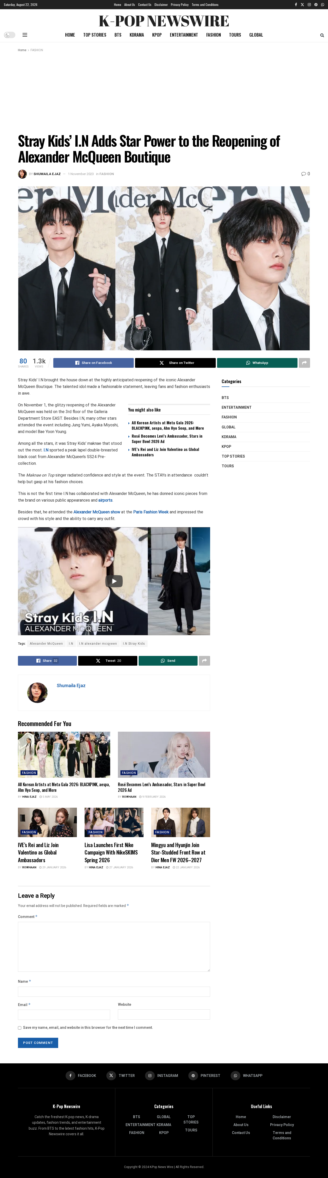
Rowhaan (129, 797)
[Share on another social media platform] (304, 363)
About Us (129, 4)
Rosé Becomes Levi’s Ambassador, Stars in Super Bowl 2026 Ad (167, 438)
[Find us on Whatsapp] (322, 4)
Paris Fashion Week (151, 512)
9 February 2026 (153, 797)
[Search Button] (322, 35)
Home (117, 4)
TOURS (235, 34)
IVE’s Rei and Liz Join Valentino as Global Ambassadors (165, 451)
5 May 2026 (50, 797)
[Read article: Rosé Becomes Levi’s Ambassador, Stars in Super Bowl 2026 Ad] (164, 755)
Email (24, 1005)
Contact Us (144, 4)
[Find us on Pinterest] (315, 4)
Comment (28, 917)
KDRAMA (137, 34)
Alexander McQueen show (97, 512)
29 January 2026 (54, 867)
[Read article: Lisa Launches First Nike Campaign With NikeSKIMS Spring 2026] (114, 822)
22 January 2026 (187, 867)
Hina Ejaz (29, 797)
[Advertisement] (164, 91)
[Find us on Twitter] (302, 4)
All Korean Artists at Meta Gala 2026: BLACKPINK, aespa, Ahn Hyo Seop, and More (168, 425)
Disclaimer (161, 4)
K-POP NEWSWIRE (164, 19)
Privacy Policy (180, 4)
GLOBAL (256, 34)
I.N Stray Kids (134, 643)
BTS (118, 34)
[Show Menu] (25, 35)
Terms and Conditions (205, 4)
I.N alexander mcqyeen (98, 643)
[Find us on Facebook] (296, 4)
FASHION (213, 34)
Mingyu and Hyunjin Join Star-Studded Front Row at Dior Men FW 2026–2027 (178, 852)
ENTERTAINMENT (184, 34)
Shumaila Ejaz (47, 173)
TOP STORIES (94, 34)
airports (105, 500)
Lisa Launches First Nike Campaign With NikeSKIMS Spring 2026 (111, 852)
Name (24, 981)
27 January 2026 (120, 867)
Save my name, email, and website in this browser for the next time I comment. (88, 1027)
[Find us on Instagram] (309, 4)
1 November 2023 (81, 173)
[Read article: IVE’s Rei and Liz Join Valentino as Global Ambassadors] (47, 822)
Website (124, 1004)
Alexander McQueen (46, 643)
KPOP (157, 34)
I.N (46, 450)
